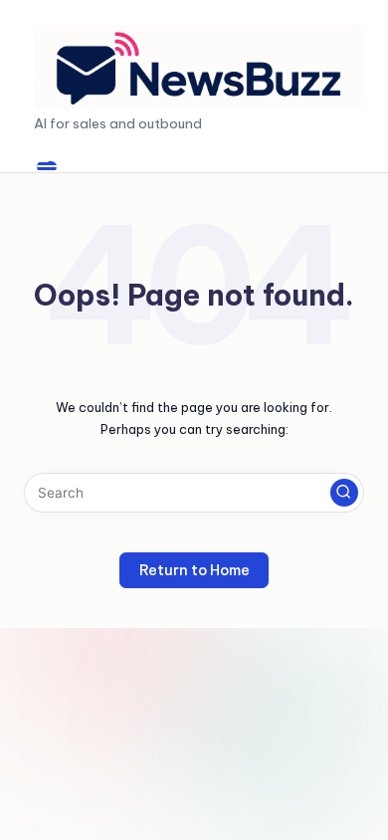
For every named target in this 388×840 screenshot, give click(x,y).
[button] (344, 493)
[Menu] (47, 166)
